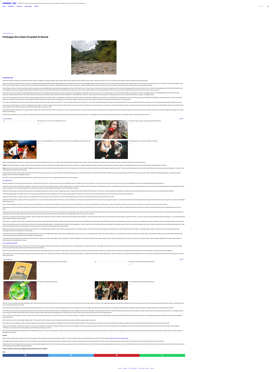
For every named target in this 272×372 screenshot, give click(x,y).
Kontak (119, 368)
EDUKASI (36, 6)
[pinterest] (116, 355)
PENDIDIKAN (11, 6)
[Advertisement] (93, 20)
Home (4, 6)
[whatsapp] (162, 355)
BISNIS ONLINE (28, 6)
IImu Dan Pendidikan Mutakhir (10, 243)
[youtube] (264, 3)
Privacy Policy (142, 368)
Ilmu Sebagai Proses (8, 77)
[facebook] (257, 3)
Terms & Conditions (133, 368)
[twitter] (261, 3)
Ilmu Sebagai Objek (7, 180)
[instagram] (267, 3)
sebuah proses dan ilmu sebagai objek (118, 338)
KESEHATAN (19, 6)
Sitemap (152, 368)
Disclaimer (125, 368)
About (147, 368)
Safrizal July (10, 3)
